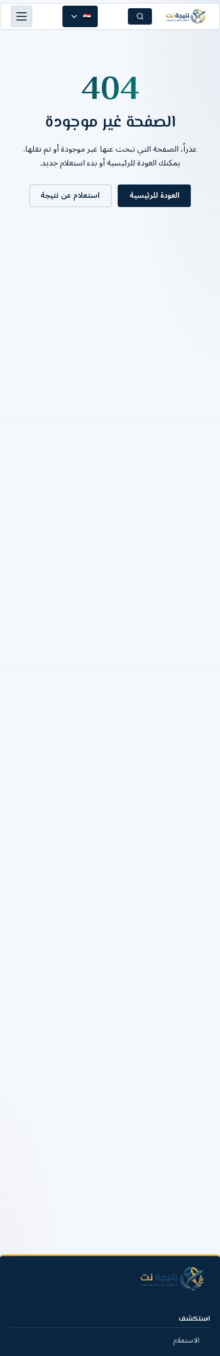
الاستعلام (186, 1340)
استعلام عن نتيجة (70, 195)
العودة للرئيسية (154, 195)
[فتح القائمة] (21, 16)
